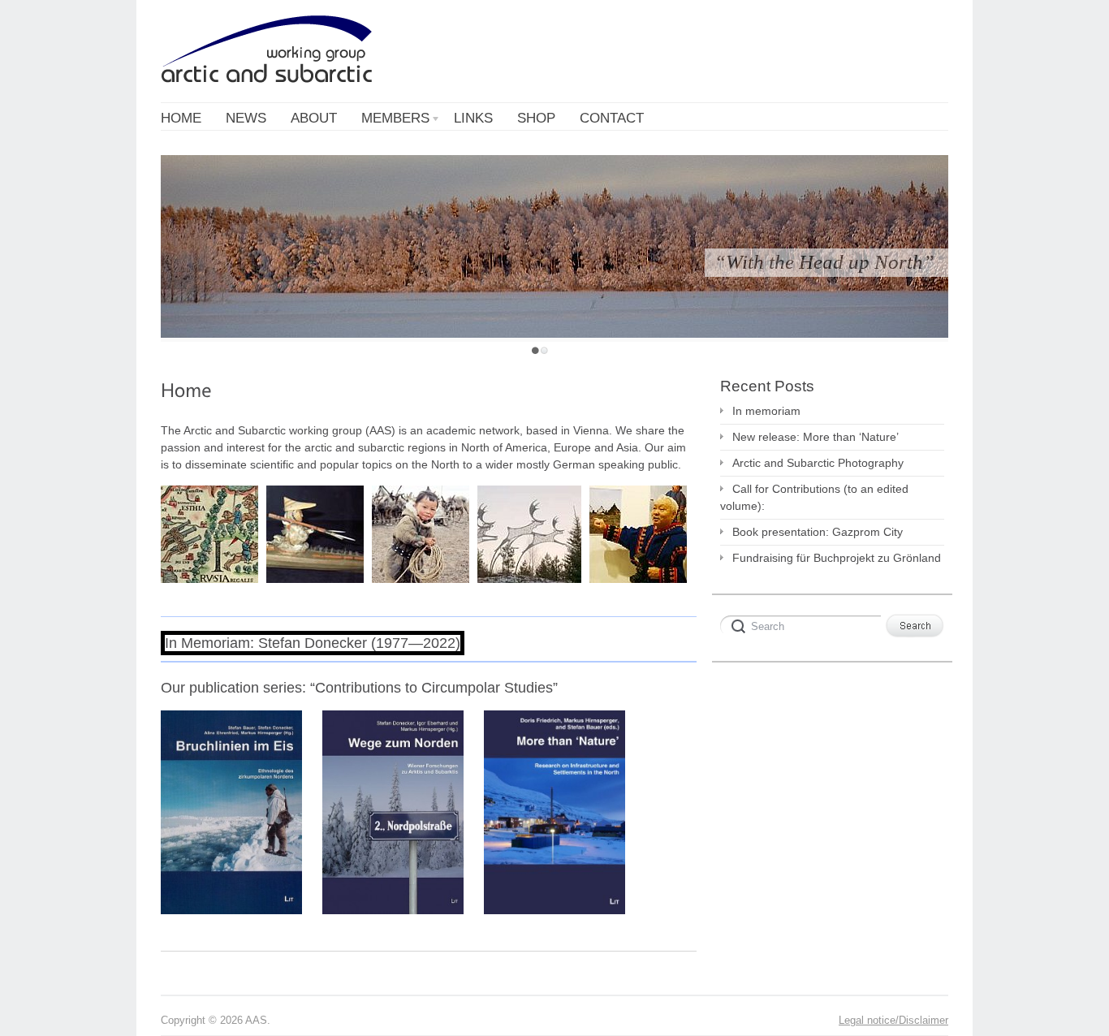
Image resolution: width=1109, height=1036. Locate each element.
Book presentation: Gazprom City (817, 531)
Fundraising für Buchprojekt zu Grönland (836, 557)
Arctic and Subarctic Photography (818, 462)
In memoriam (766, 410)
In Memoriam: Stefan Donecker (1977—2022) (312, 643)
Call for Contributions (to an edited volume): (814, 497)
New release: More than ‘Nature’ (815, 436)
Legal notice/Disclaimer (893, 1020)
